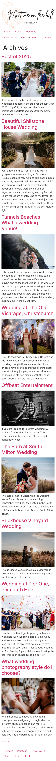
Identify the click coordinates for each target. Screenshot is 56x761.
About (18, 31)
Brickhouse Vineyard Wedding (24, 523)
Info (23, 37)
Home (7, 31)
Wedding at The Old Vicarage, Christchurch (27, 310)
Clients (27, 756)
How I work (10, 37)
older (5, 741)
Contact (46, 37)
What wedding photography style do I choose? (26, 667)
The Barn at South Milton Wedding (21, 449)
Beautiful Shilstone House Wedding (22, 124)
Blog (34, 37)
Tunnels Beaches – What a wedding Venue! (22, 222)
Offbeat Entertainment (27, 385)
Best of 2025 (16, 56)
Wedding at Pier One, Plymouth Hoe (25, 586)
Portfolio (31, 31)
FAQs (6, 756)
